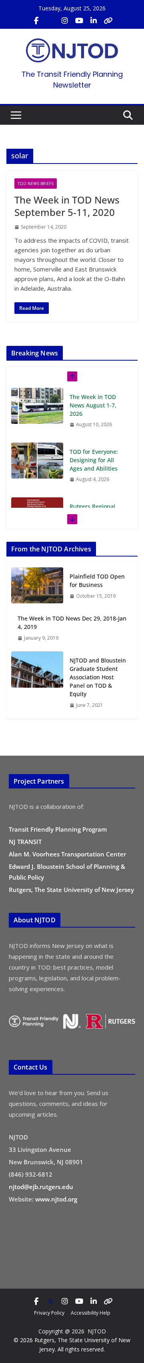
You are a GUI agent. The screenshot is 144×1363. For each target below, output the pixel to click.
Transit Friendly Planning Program (58, 829)
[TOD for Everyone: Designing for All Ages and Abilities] (37, 461)
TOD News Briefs (36, 183)
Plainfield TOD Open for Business (97, 581)
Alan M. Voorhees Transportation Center (67, 854)
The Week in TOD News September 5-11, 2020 (67, 206)
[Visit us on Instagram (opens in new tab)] (65, 21)
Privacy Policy (49, 1312)
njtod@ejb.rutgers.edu (41, 1187)
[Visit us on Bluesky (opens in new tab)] (108, 21)
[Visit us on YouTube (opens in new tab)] (79, 21)
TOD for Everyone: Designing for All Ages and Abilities (94, 460)
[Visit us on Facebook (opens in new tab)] (36, 21)
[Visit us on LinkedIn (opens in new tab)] (94, 21)
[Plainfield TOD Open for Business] (37, 586)
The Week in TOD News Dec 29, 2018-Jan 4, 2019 (72, 623)
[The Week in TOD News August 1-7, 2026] (37, 406)
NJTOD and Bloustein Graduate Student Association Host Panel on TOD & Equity (98, 677)
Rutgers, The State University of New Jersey (71, 890)
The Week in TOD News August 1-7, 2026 (93, 405)
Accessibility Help (90, 1312)
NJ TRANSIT (25, 842)
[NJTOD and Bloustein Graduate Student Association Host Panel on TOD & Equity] (37, 682)
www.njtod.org (56, 1199)
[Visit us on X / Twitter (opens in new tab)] (50, 21)
